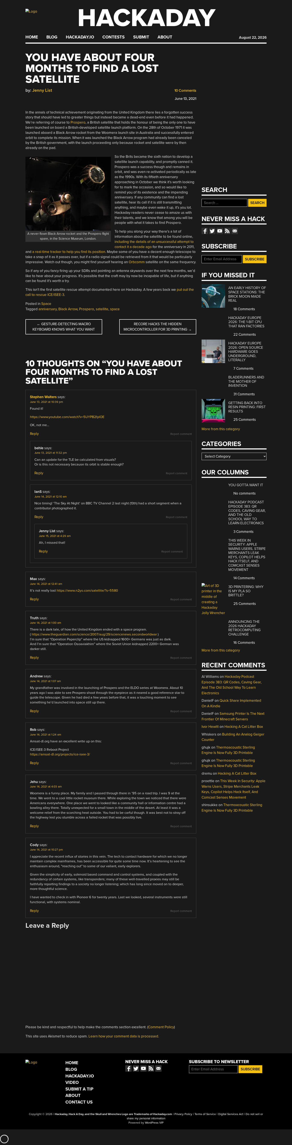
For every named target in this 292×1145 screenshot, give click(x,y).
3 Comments (243, 531)
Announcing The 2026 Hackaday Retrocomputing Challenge (244, 628)
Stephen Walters (43, 397)
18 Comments (244, 309)
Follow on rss (227, 231)
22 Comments (244, 334)
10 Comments (185, 90)
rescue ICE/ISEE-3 (50, 295)
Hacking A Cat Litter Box (243, 726)
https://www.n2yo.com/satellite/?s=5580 (87, 590)
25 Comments (244, 419)
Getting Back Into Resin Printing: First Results (247, 407)
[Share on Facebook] (27, 97)
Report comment (181, 434)
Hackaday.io (80, 37)
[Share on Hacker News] (40, 97)
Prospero (78, 122)
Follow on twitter (212, 231)
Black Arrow (67, 309)
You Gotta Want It (245, 485)
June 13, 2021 (185, 98)
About (165, 37)
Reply (34, 433)
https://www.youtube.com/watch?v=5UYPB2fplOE (67, 417)
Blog (51, 37)
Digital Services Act (230, 1114)
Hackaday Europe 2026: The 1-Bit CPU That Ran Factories (246, 322)
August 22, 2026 (253, 37)
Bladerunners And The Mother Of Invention (246, 381)
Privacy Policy (183, 1114)
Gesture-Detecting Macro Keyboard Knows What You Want (63, 327)
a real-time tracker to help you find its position (68, 252)
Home (31, 37)
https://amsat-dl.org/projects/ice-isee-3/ (60, 754)
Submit (141, 37)
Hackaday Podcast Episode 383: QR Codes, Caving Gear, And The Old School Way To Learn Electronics (247, 512)
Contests (113, 37)
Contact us (235, 231)
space (115, 309)
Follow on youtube (220, 231)
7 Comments (243, 368)
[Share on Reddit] (46, 97)
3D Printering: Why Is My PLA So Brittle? (246, 591)
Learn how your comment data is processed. (123, 1036)
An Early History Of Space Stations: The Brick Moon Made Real (247, 294)
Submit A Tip (79, 1089)
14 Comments (244, 578)
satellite (102, 309)
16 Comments (244, 642)
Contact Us (79, 1102)
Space (46, 303)
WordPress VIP (154, 1122)
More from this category (221, 429)
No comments (244, 493)
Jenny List (42, 90)
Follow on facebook (205, 231)
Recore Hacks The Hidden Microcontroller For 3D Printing (158, 327)
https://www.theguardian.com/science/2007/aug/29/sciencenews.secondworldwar (94, 634)
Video (72, 1082)
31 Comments (244, 394)
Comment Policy (161, 1027)
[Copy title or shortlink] (52, 98)
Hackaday (146, 18)
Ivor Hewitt (210, 726)
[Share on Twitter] (34, 97)
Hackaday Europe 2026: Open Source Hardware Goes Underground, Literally (245, 351)
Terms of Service (205, 1114)
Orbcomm (137, 262)
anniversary (47, 309)
